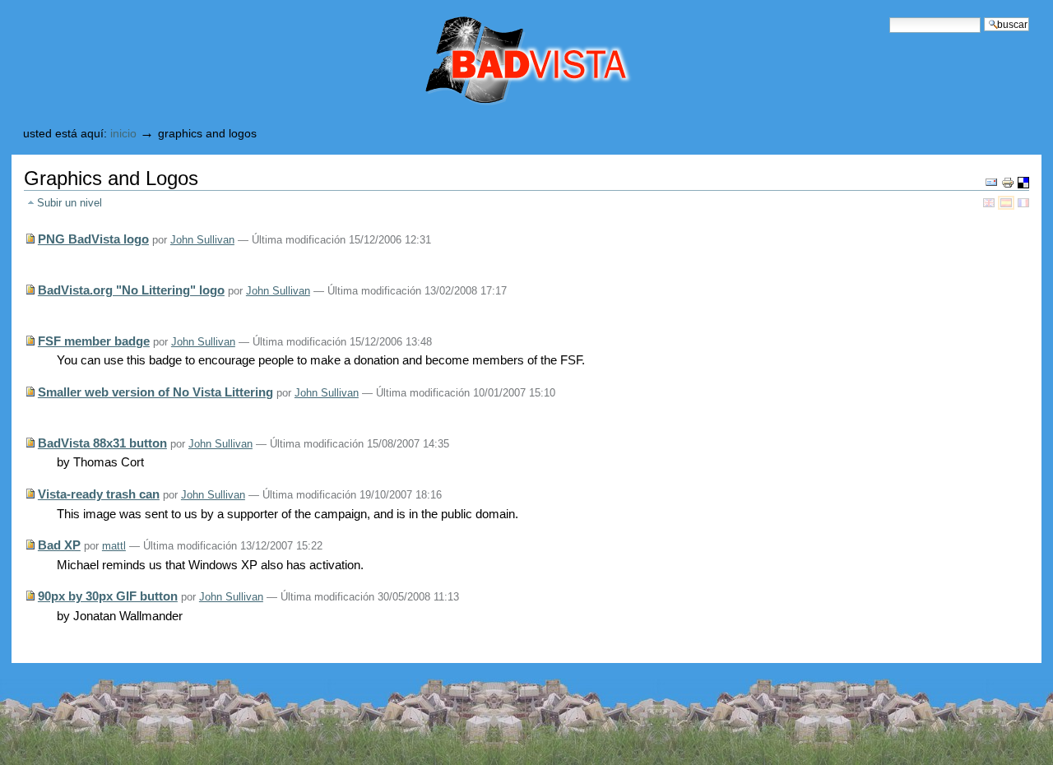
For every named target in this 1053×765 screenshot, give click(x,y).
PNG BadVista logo (93, 239)
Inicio (123, 134)
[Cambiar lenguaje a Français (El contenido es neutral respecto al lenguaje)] (1023, 202)
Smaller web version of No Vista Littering (155, 392)
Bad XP (59, 545)
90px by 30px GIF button (108, 596)
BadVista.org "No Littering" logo (131, 290)
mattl (114, 546)
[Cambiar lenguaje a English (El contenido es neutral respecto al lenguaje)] (990, 202)
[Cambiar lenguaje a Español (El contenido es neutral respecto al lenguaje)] (1008, 202)
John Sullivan (202, 240)
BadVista (459, 62)
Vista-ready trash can (99, 494)
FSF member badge (94, 341)
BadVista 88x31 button (102, 443)
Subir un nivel (69, 203)
